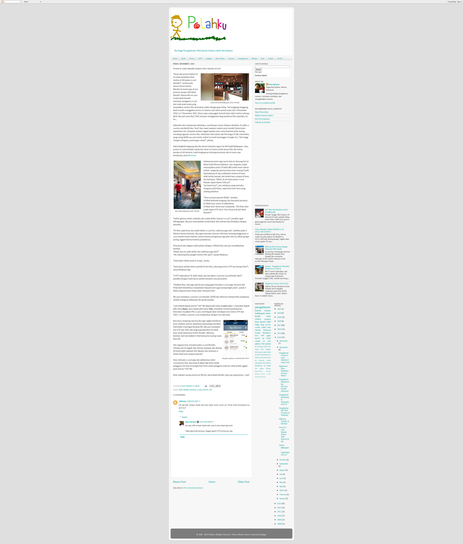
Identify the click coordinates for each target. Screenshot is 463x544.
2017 (279, 325)
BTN (262, 355)
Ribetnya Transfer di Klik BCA (284, 421)
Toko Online (220, 58)
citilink (263, 328)
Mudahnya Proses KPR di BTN (276, 284)
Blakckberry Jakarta (263, 371)
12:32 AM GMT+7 (207, 422)
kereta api (259, 338)
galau (262, 369)
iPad (263, 344)
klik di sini (192, 156)
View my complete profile (265, 103)
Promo (192, 58)
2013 (279, 504)
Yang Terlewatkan (261, 112)
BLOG (279, 58)
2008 (279, 524)
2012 (279, 508)
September (283, 464)
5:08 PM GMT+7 (193, 401)
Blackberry (267, 333)
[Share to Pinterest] (219, 386)
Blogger (263, 535)
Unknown (182, 401)
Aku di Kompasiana (262, 119)
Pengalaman (243, 58)
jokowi (265, 358)
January (282, 499)
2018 (279, 321)
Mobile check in (261, 374)
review (267, 310)
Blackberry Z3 (260, 366)
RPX (269, 374)
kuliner (258, 310)
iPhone (268, 369)
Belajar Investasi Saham (264, 116)
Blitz (266, 355)
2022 (279, 309)
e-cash (199, 390)
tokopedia (258, 363)
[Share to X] (215, 386)
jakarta (268, 344)
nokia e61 (259, 349)
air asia (267, 341)
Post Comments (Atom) (193, 488)
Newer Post (179, 482)
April (281, 487)
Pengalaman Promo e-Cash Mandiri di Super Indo (284, 358)
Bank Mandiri (184, 390)
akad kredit (258, 377)
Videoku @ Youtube (262, 122)
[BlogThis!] (212, 386)
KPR (200, 58)
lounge (257, 333)
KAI (256, 369)
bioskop (193, 390)
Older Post (244, 482)
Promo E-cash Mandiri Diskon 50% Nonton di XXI (284, 435)
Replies (184, 417)
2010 (279, 516)
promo (205, 390)
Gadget (209, 58)
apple (269, 336)
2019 (279, 317)
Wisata (254, 58)
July (281, 474)
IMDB (269, 366)
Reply (181, 411)
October (282, 460)
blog (262, 325)
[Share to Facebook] (217, 386)
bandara (268, 319)
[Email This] (210, 386)
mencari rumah (265, 360)
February (283, 495)
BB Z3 (259, 355)
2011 (279, 512)
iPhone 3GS (259, 358)
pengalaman (262, 307)
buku (265, 347)
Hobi (262, 58)
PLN (256, 336)
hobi (269, 328)
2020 (279, 313)
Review (231, 58)
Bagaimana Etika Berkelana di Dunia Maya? (283, 371)
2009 (279, 520)
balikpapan (260, 313)
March (282, 491)
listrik (269, 338)
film (269, 347)
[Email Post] (205, 386)
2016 (279, 329)
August (282, 470)
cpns (264, 377)
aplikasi (257, 344)
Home (175, 58)
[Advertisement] (273, 164)
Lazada (257, 341)
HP (256, 347)
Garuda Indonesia (263, 330)
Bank (183, 58)
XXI (210, 390)
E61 (269, 355)
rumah (257, 328)
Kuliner (271, 58)
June (281, 478)
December (283, 341)
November (283, 347)
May (281, 482)
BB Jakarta (267, 363)
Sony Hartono (190, 422)
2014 (279, 338)
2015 (279, 333)
